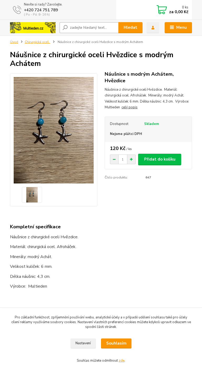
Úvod (14, 42)
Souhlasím (116, 343)
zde (121, 360)
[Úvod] (32, 27)
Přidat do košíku (159, 159)
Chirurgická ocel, (37, 42)
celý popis (130, 107)
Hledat (130, 27)
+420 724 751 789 (41, 10)
